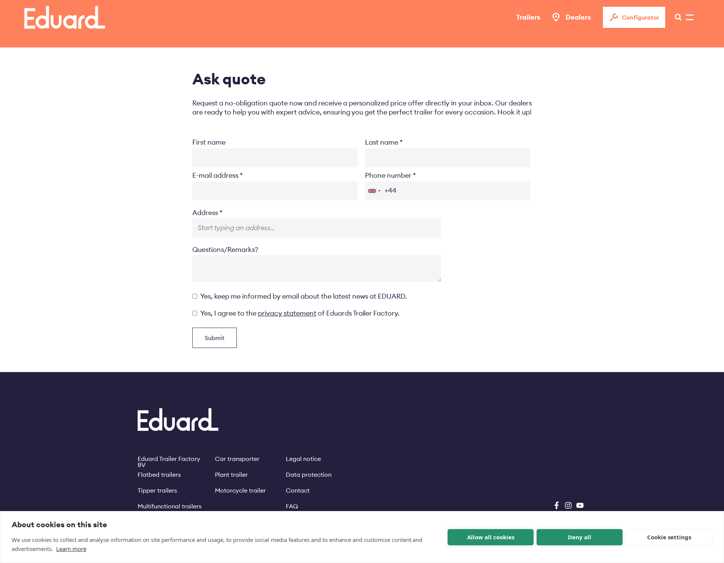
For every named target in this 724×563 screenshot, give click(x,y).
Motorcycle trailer (240, 490)
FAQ (292, 506)
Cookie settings (669, 537)
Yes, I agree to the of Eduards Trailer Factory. (300, 313)
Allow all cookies (490, 537)
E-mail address (215, 175)
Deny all (579, 537)
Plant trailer (231, 474)
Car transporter (237, 459)
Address (205, 212)
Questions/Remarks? (225, 249)
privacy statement (287, 313)
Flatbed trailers (159, 474)
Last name (381, 142)
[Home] (64, 17)
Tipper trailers (157, 490)
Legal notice (303, 459)
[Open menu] (676, 17)
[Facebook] (556, 505)
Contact (298, 490)
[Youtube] (580, 505)
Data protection (308, 474)
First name (208, 142)
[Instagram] (568, 505)
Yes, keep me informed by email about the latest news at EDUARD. (303, 296)
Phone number (388, 175)
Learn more (71, 548)
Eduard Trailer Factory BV (169, 459)
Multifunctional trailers (169, 506)
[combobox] (374, 191)
